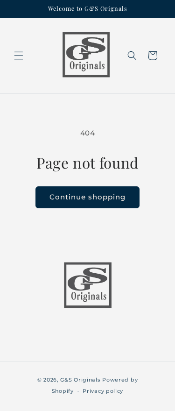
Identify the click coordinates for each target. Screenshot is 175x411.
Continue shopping (87, 196)
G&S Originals (80, 379)
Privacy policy (103, 391)
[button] (18, 55)
